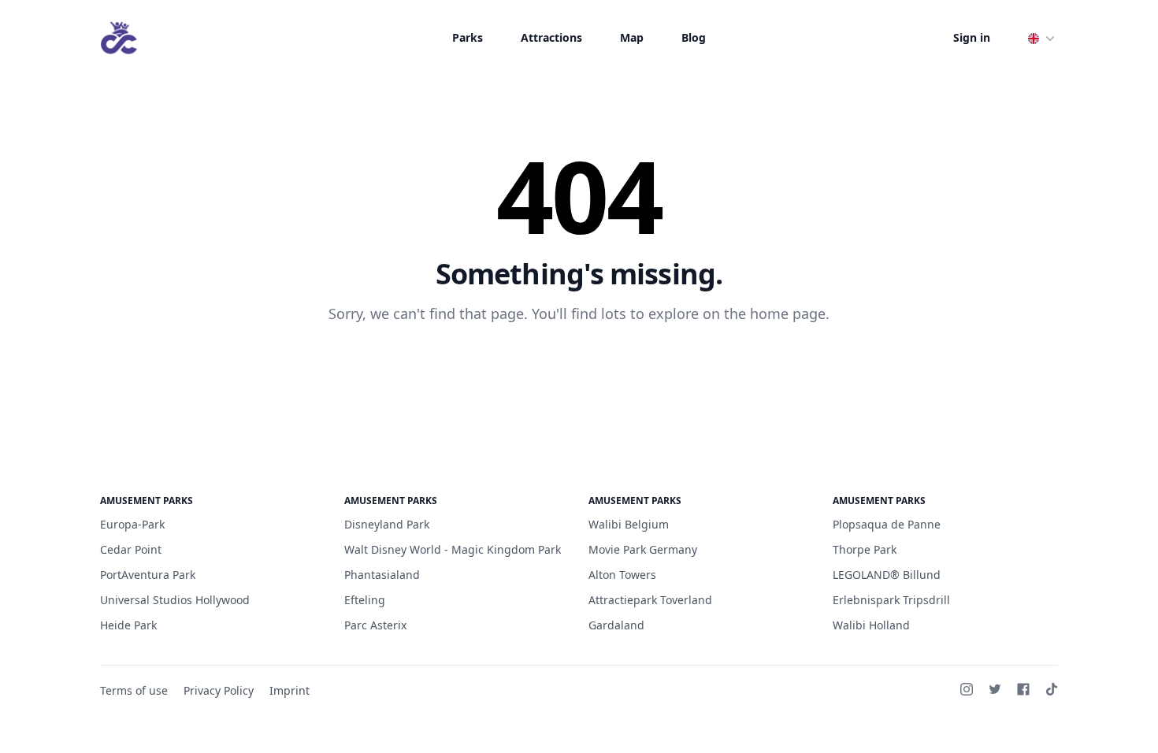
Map (632, 37)
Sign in (971, 37)
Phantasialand (382, 574)
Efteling (364, 599)
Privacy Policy (219, 690)
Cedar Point (130, 549)
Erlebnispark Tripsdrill (891, 599)
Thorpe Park (864, 549)
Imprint (289, 690)
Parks (467, 37)
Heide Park (128, 625)
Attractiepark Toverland (650, 599)
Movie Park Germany (642, 549)
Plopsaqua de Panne (887, 524)
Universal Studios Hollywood (175, 599)
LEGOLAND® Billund (887, 574)
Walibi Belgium (628, 524)
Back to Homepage (579, 365)
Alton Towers (622, 574)
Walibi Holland (871, 625)
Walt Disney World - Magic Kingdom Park (452, 549)
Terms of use (134, 690)
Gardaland (616, 625)
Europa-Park (132, 524)
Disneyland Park (386, 524)
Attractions (551, 37)
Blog (693, 37)
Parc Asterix (375, 625)
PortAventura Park (147, 574)
